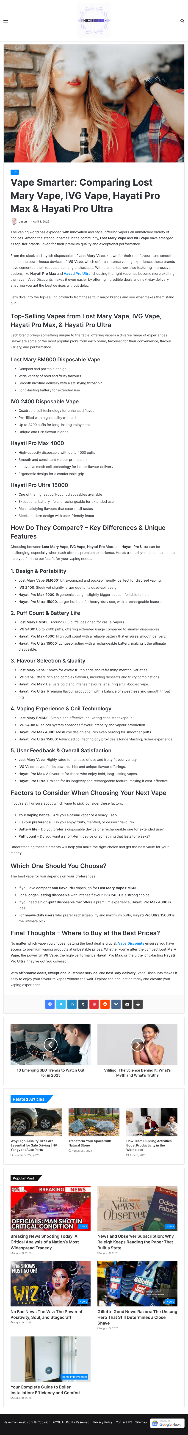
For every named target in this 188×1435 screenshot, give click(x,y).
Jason (23, 221)
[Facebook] (50, 1004)
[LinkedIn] (72, 1004)
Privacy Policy (103, 1422)
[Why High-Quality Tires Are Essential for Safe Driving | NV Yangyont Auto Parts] (36, 1122)
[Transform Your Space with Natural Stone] (94, 1122)
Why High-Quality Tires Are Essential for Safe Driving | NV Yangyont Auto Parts (34, 1145)
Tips (14, 172)
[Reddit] (105, 1004)
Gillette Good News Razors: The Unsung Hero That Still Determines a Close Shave (137, 1317)
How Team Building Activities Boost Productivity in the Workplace (149, 1145)
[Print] (138, 1004)
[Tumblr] (83, 1004)
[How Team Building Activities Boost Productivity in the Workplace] (151, 1122)
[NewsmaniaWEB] (94, 20)
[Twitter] (61, 1004)
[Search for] (182, 22)
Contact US (124, 1422)
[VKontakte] (116, 1004)
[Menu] (5, 22)
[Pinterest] (94, 1004)
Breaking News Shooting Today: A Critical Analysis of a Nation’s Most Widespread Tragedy (45, 1242)
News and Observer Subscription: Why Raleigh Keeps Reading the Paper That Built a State (135, 1242)
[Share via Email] (127, 1004)
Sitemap (141, 1422)
